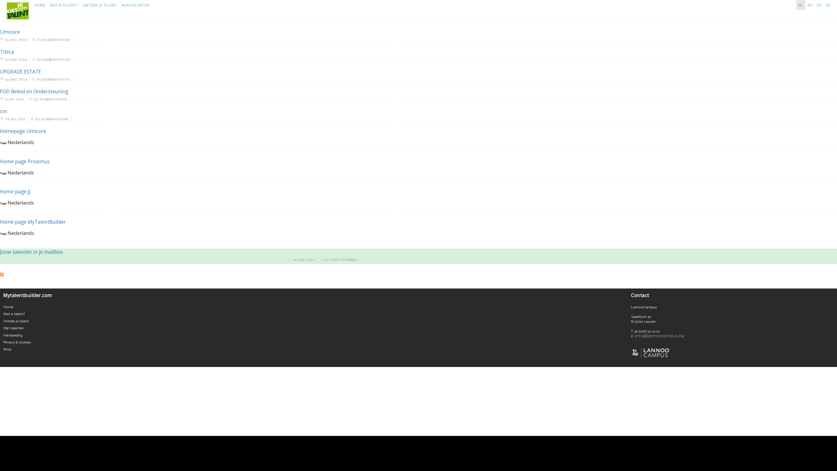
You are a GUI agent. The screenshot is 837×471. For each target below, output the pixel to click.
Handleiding (12, 335)
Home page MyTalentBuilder (33, 221)
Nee (705, 458)
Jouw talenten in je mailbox (31, 251)
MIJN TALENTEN (135, 5)
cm (3, 111)
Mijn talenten (13, 328)
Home (8, 307)
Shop (7, 349)
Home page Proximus (25, 161)
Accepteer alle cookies (727, 448)
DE (828, 5)
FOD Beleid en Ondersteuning (34, 91)
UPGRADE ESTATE (20, 71)
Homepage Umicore (23, 131)
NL (800, 5)
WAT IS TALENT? (63, 5)
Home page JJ (15, 191)
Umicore (10, 31)
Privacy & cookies (17, 342)
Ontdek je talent (16, 321)
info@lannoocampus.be (659, 335)
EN (810, 5)
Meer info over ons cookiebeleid (106, 459)
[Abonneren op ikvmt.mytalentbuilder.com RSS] (1, 274)
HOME (39, 5)
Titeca (7, 51)
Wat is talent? (14, 314)
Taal (3, 143)
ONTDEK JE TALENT (100, 5)
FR (819, 5)
